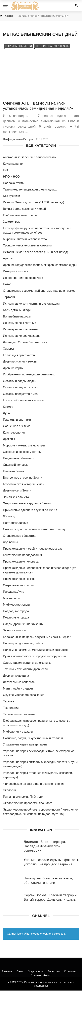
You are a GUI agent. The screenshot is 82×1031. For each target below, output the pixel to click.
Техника (8, 701)
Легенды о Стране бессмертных (25, 342)
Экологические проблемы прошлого (27, 803)
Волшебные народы (17, 316)
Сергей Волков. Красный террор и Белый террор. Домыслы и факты (50, 897)
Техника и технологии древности (25, 669)
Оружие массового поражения (23, 694)
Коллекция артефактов (19, 355)
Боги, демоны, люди (18, 46)
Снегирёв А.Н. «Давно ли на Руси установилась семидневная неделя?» (38, 105)
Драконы (9, 438)
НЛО (6, 170)
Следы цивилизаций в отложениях (27, 662)
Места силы (11, 598)
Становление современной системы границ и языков (39, 290)
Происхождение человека (20, 561)
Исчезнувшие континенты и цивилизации (31, 303)
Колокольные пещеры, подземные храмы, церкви (37, 637)
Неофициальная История (18, 139)
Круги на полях (13, 163)
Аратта (8, 258)
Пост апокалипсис (15, 522)
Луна (6, 413)
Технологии (11, 707)
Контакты (70, 971)
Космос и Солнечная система (23, 400)
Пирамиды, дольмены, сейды (23, 643)
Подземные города (16, 617)
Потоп (7, 284)
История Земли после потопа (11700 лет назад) (35, 252)
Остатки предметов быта (20, 393)
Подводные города (16, 611)
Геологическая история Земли (23, 484)
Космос (8, 406)
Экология (9, 790)
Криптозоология (14, 432)
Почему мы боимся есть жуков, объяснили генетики (48, 880)
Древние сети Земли (17, 490)
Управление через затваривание (25, 744)
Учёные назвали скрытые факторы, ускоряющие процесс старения (51, 861)
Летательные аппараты (19, 682)
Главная (7, 971)
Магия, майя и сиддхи (18, 688)
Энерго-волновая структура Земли (27, 503)
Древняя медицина (16, 675)
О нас (20, 971)
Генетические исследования (22, 555)
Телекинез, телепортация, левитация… (30, 189)
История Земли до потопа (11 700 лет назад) (33, 202)
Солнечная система (16, 426)
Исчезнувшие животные (19, 322)
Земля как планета (16, 497)
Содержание (35, 971)
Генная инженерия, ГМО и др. (23, 796)
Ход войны (10, 542)
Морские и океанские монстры (24, 445)
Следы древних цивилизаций (23, 624)
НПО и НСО (11, 176)
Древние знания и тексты (52, 46)
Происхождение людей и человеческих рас (32, 548)
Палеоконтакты (13, 183)
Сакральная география (18, 585)
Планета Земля (13, 471)
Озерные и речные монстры (22, 451)
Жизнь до (9, 516)
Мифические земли (16, 604)
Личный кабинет (41, 975)
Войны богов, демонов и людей (24, 208)
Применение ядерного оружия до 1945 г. (30, 510)
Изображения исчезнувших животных (29, 374)
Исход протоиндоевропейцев (23, 277)
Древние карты (13, 368)
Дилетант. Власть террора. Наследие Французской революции (45, 846)
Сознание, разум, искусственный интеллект (33, 738)
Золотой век (11, 221)
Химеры (8, 348)
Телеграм (54, 971)
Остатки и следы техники (20, 387)
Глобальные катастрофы (20, 215)
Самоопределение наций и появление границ (34, 529)
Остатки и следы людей (19, 381)
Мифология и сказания (18, 731)
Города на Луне (13, 591)
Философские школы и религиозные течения (33, 783)
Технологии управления (19, 714)
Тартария (9, 297)
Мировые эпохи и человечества (25, 239)
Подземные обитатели (18, 458)
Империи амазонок (16, 271)
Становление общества (19, 535)
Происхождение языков (19, 578)
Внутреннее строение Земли (22, 477)
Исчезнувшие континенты (20, 329)
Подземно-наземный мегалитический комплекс (35, 649)
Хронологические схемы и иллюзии (27, 245)
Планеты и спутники (17, 419)
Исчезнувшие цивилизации (21, 335)
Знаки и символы (14, 630)
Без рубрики (11, 195)
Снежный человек (15, 464)
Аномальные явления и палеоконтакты (30, 157)
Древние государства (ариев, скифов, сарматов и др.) (40, 264)
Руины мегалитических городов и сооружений (34, 656)
